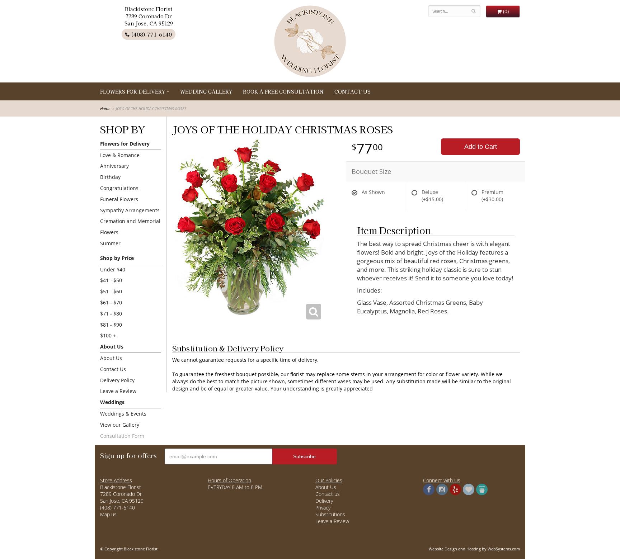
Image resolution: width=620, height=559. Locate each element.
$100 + (108, 335)
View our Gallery (119, 424)
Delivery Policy (117, 380)
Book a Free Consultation (283, 91)
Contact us (327, 494)
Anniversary (114, 165)
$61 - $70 (111, 302)
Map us (108, 514)
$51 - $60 (111, 291)
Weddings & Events (123, 413)
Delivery (324, 500)
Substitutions (330, 514)
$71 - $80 (111, 313)
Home (105, 108)
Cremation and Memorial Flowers (130, 227)
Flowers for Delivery (132, 91)
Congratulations (119, 188)
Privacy (322, 507)
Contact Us (352, 91)
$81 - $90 (111, 324)
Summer (110, 243)
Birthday (110, 177)
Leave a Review (118, 391)
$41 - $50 (111, 280)
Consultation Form (122, 435)
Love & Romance (120, 155)
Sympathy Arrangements (130, 210)
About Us (111, 358)
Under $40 (112, 269)
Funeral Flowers (119, 199)
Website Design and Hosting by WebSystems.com (474, 548)
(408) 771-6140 (151, 34)
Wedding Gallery (206, 91)
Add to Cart (480, 146)
